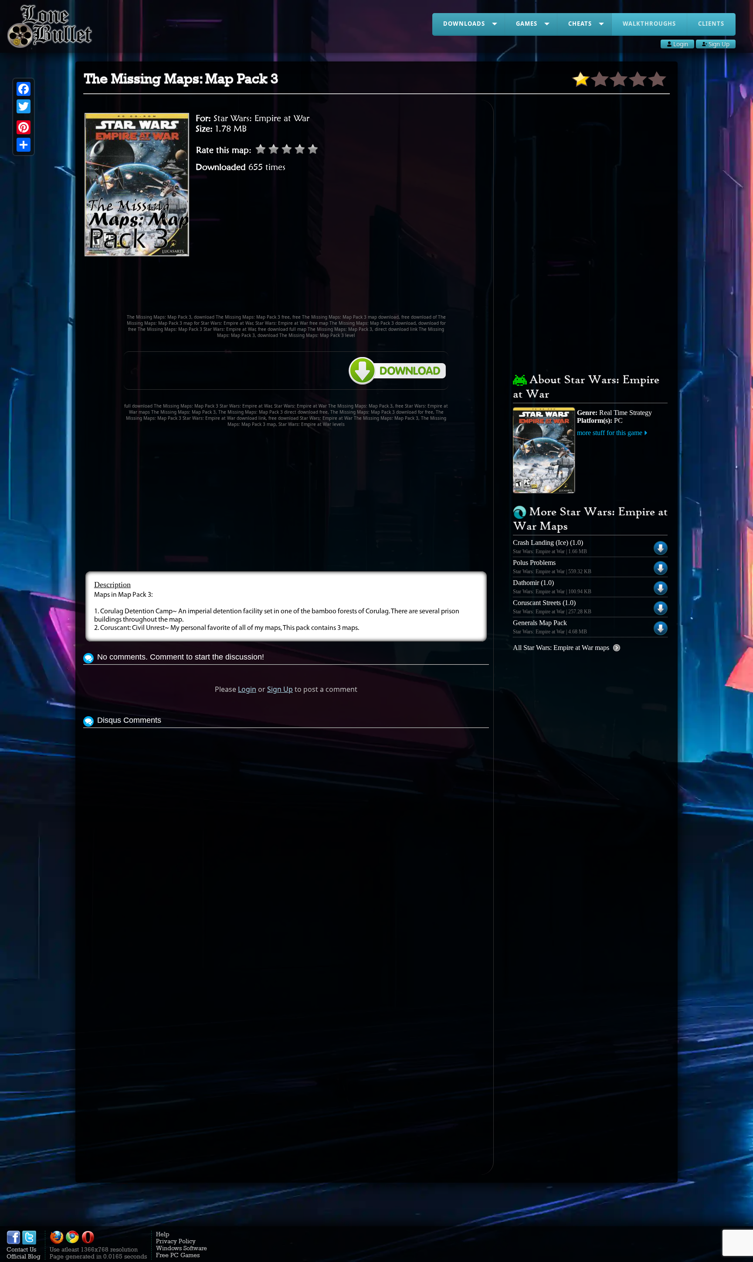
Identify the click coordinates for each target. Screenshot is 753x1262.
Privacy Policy (176, 1241)
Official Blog (24, 1256)
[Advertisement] (286, 289)
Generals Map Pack (540, 622)
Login (247, 689)
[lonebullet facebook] (13, 1242)
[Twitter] (23, 106)
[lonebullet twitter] (29, 1242)
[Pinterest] (23, 127)
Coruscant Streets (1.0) (544, 602)
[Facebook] (23, 89)
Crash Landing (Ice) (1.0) (548, 542)
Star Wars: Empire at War (261, 118)
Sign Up (280, 689)
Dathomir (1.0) (533, 582)
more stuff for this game (609, 432)
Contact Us (21, 1249)
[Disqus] (286, 839)
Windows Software (181, 1248)
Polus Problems (534, 562)
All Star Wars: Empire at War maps (561, 647)
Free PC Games (178, 1255)
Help (163, 1234)
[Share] (23, 144)
